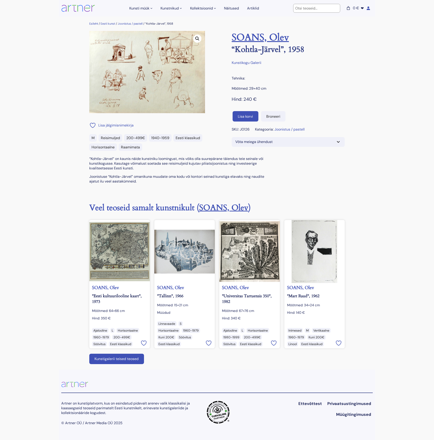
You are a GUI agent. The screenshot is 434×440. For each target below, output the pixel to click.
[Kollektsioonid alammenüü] (215, 8)
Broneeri (273, 116)
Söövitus (99, 344)
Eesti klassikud (188, 138)
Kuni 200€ (166, 337)
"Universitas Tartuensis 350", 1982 (247, 298)
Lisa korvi (245, 116)
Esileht (93, 24)
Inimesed (295, 330)
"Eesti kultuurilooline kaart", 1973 (117, 298)
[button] (197, 39)
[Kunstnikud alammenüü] (181, 8)
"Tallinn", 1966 (170, 296)
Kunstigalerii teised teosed (116, 358)
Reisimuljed (110, 138)
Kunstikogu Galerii (246, 62)
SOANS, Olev (260, 37)
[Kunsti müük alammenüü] (151, 8)
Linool (292, 344)
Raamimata (130, 147)
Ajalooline (100, 330)
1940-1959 (160, 138)
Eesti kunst (108, 24)
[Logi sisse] (368, 8)
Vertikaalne (321, 330)
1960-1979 (101, 337)
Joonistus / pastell (130, 24)
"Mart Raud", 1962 (303, 296)
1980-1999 (231, 337)
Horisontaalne (103, 147)
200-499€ (135, 138)
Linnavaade (166, 324)
